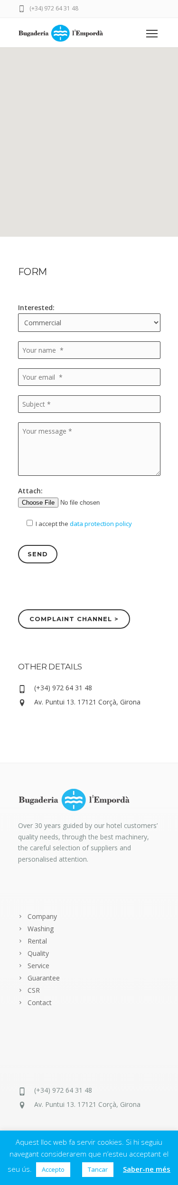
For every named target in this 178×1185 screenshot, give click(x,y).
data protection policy (101, 523)
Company (42, 916)
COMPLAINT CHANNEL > (74, 619)
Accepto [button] (53, 1169)
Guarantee (44, 977)
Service (38, 965)
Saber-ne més (146, 1169)
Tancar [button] (98, 1169)
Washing (41, 928)
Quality (38, 953)
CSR (34, 990)
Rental (37, 940)
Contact (40, 1002)
